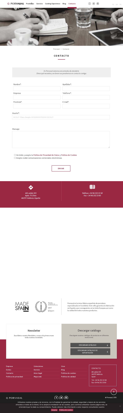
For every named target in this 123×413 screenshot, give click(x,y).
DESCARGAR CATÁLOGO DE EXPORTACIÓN (88, 351)
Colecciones (38, 366)
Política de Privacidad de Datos (46, 155)
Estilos (8, 370)
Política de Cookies (69, 155)
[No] (120, 406)
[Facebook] (89, 3)
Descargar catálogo (87, 345)
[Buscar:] (32, 3)
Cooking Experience (52, 4)
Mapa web (38, 377)
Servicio (39, 4)
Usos (63, 366)
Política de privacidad (14, 377)
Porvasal (56, 49)
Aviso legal (38, 373)
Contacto (72, 4)
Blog (64, 4)
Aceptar (54, 410)
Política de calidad (68, 377)
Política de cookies (68, 373)
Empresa (20, 4)
